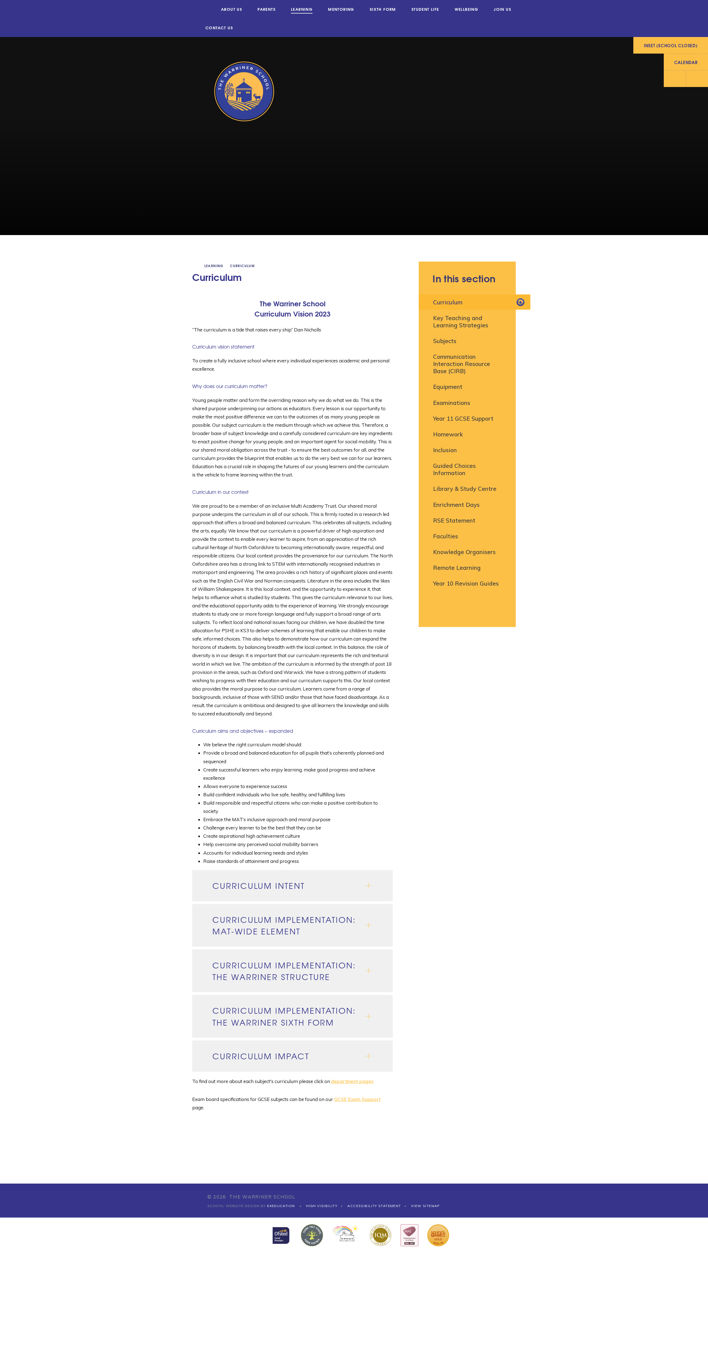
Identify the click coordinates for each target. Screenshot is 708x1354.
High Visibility (321, 1206)
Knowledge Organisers (464, 551)
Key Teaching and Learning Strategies (460, 321)
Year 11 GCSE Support (463, 418)
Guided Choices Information (454, 469)
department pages (352, 1081)
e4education (281, 1206)
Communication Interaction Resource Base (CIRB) (461, 364)
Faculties (445, 536)
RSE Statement (454, 520)
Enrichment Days (456, 504)
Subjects (444, 340)
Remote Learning (457, 567)
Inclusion (445, 450)
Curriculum (242, 265)
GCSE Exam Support (357, 1099)
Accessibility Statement (374, 1206)
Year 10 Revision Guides (466, 583)
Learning (213, 265)
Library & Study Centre (464, 488)
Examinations (451, 402)
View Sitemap (425, 1206)
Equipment (447, 386)
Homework (448, 434)
